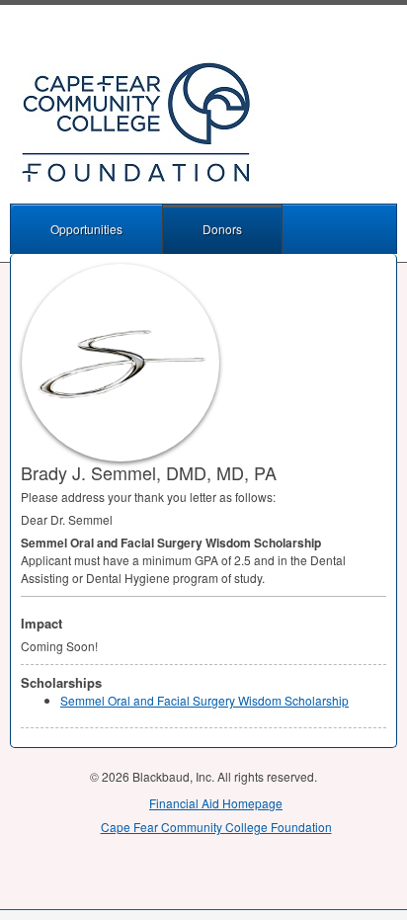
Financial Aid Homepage (216, 803)
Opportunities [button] (86, 228)
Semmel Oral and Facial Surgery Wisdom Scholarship (204, 700)
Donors (222, 228)
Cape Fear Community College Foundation (216, 826)
